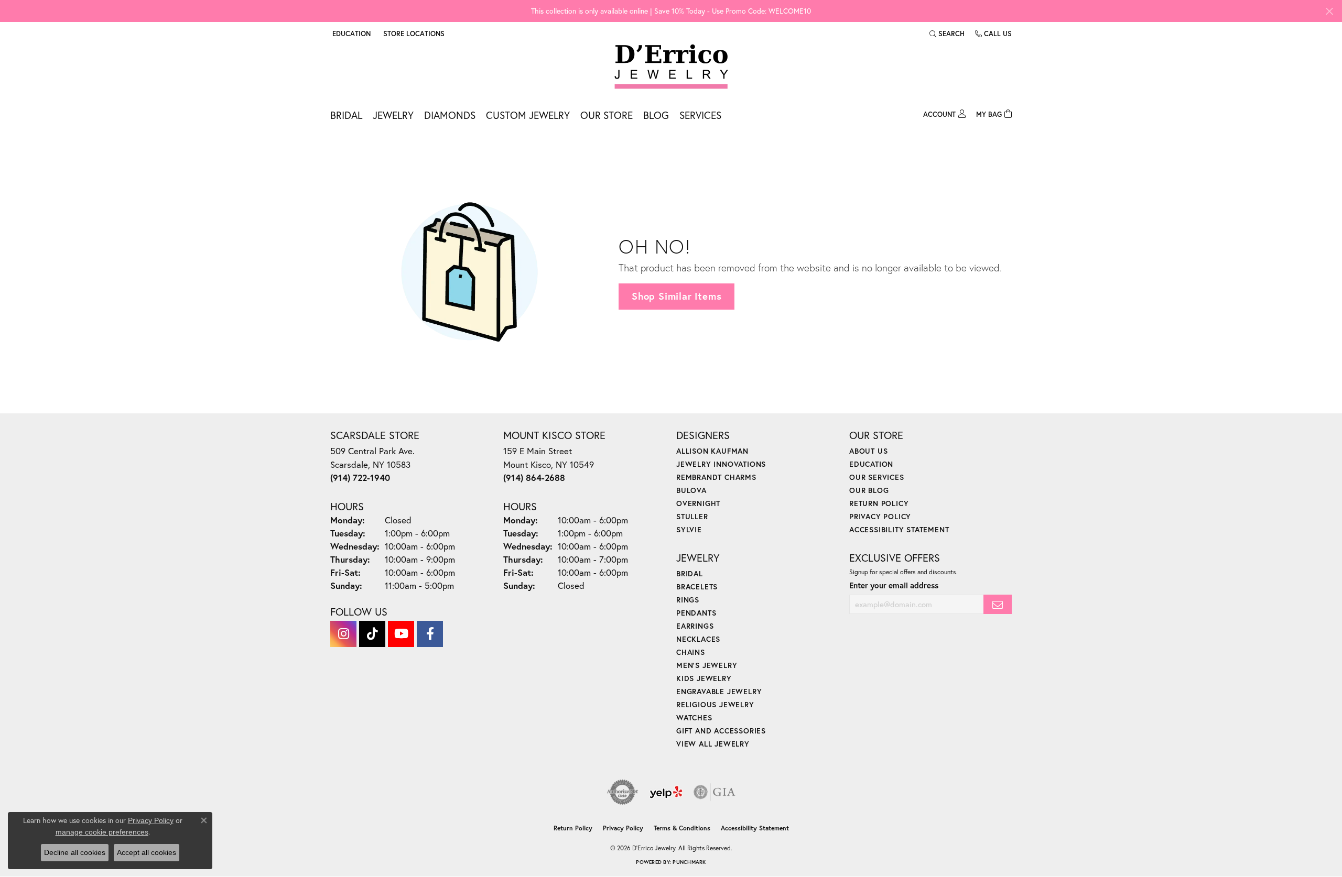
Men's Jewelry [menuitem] (706, 665)
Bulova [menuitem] (691, 490)
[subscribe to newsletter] (997, 604)
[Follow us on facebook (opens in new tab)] (430, 634)
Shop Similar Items (676, 296)
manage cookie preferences (102, 832)
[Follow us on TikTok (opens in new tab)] (372, 634)
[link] (413, 33)
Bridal (346, 115)
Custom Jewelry (528, 115)
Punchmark (689, 862)
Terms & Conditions (682, 828)
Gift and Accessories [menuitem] (721, 731)
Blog (656, 115)
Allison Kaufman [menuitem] (712, 451)
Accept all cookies (146, 852)
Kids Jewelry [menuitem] (704, 678)
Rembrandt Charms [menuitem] (716, 477)
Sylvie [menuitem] (689, 529)
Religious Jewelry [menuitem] (715, 704)
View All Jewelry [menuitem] (713, 744)
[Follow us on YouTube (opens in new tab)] (401, 634)
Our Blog (869, 490)
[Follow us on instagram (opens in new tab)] (343, 634)
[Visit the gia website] (714, 792)
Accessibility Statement (899, 529)
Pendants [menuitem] (696, 613)
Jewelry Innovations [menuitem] (721, 464)
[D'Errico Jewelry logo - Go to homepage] (671, 67)
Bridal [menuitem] (689, 573)
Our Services (876, 477)
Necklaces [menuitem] (698, 639)
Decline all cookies (74, 852)
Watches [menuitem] (694, 717)
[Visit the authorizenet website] (623, 792)
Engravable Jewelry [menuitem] (719, 691)
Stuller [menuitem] (692, 516)
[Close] (1329, 11)
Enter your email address (893, 585)
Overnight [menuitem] (698, 503)
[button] (350, 33)
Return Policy (878, 503)
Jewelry (393, 115)
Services (700, 115)
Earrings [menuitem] (694, 626)
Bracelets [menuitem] (697, 586)
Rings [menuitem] (687, 600)
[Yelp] (666, 792)
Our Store (606, 115)
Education (871, 464)
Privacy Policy (880, 516)
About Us (868, 451)
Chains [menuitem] (690, 652)
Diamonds (449, 115)
